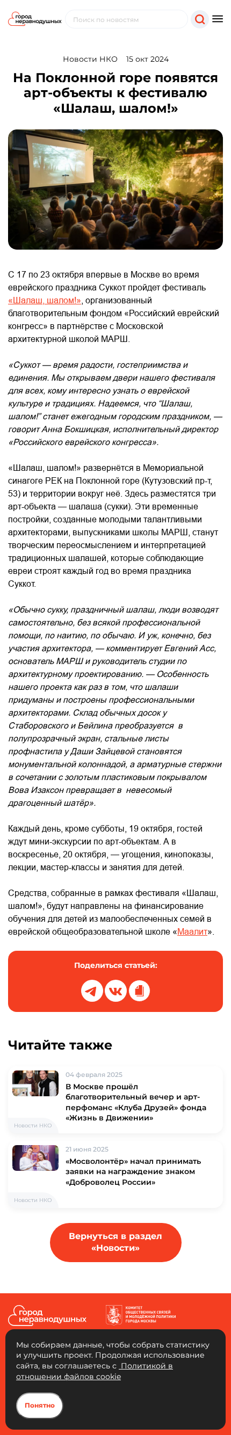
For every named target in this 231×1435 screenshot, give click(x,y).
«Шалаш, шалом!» (44, 300)
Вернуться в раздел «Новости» (115, 1242)
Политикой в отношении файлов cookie (94, 1371)
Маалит (192, 931)
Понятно (40, 1405)
